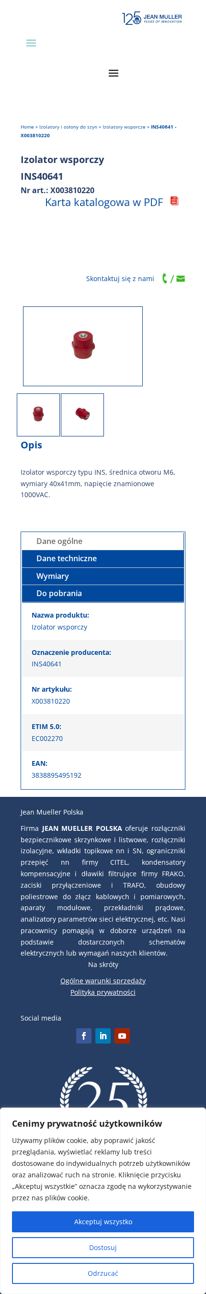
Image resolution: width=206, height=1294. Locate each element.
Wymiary (52, 576)
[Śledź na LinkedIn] (103, 1036)
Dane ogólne (59, 541)
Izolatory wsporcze (124, 126)
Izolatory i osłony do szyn (68, 126)
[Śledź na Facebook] (84, 1036)
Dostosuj (103, 1247)
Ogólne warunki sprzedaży (103, 980)
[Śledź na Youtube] (122, 1036)
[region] (103, 1201)
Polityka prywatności (103, 992)
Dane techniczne (66, 558)
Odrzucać (103, 1273)
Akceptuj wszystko (103, 1221)
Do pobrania (59, 593)
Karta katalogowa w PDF (104, 202)
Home (27, 126)
